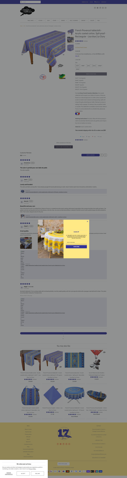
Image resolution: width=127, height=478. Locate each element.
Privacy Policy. (32, 469)
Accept (23, 473)
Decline (37, 473)
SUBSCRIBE (76, 246)
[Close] (87, 221)
